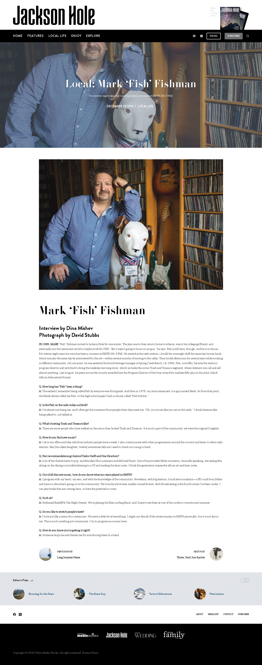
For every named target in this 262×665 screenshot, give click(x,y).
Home (18, 36)
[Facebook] (194, 36)
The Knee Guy (97, 594)
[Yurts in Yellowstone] (139, 594)
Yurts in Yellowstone (160, 594)
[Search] (247, 36)
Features (35, 36)
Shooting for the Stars (41, 594)
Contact (228, 614)
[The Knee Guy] (79, 594)
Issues (214, 36)
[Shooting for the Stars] (19, 594)
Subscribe (233, 36)
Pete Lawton (217, 594)
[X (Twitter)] (20, 614)
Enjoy (76, 36)
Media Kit (213, 614)
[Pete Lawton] (200, 594)
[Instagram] (201, 36)
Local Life (58, 36)
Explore (93, 36)
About (199, 614)
